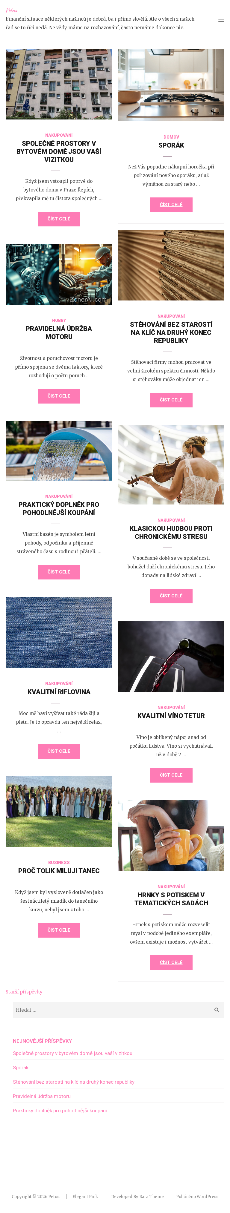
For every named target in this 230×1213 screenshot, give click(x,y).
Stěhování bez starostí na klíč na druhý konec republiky (171, 332)
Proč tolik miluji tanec (59, 871)
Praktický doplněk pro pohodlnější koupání (60, 1111)
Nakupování (58, 135)
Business (59, 862)
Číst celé (59, 219)
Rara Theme (151, 1196)
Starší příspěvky (24, 992)
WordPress (207, 1196)
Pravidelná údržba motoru (42, 1096)
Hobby (59, 320)
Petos (11, 10)
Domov (171, 137)
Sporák (171, 145)
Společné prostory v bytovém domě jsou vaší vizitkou (58, 151)
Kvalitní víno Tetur (171, 716)
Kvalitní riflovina (59, 692)
